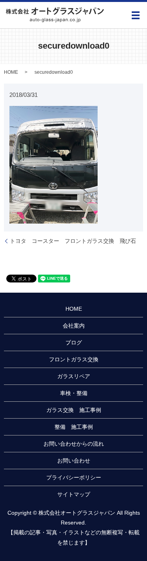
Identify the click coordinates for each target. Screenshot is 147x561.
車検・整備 (73, 393)
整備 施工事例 (73, 427)
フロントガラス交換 (73, 359)
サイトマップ (73, 494)
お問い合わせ (73, 460)
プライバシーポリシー (73, 477)
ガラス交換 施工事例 (73, 410)
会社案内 (74, 325)
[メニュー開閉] (136, 15)
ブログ (73, 342)
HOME (11, 72)
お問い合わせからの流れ (74, 444)
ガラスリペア (73, 376)
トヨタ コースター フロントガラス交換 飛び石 (73, 241)
